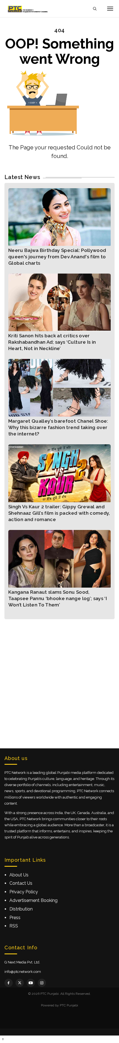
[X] (19, 983)
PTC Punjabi (69, 1005)
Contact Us (20, 883)
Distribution (21, 909)
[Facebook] (8, 983)
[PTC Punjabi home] (28, 8)
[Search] (95, 8)
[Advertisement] (59, 678)
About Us (19, 875)
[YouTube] (31, 983)
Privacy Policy (23, 891)
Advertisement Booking (33, 900)
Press (14, 917)
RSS (13, 926)
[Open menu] (110, 8)
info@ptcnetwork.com (22, 972)
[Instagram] (42, 983)
